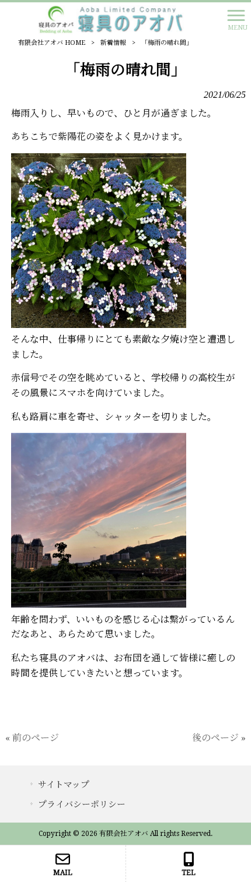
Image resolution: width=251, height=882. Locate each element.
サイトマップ (63, 784)
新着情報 (113, 43)
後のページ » (219, 737)
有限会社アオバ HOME (51, 43)
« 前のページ (32, 737)
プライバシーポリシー (82, 804)
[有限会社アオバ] (110, 18)
